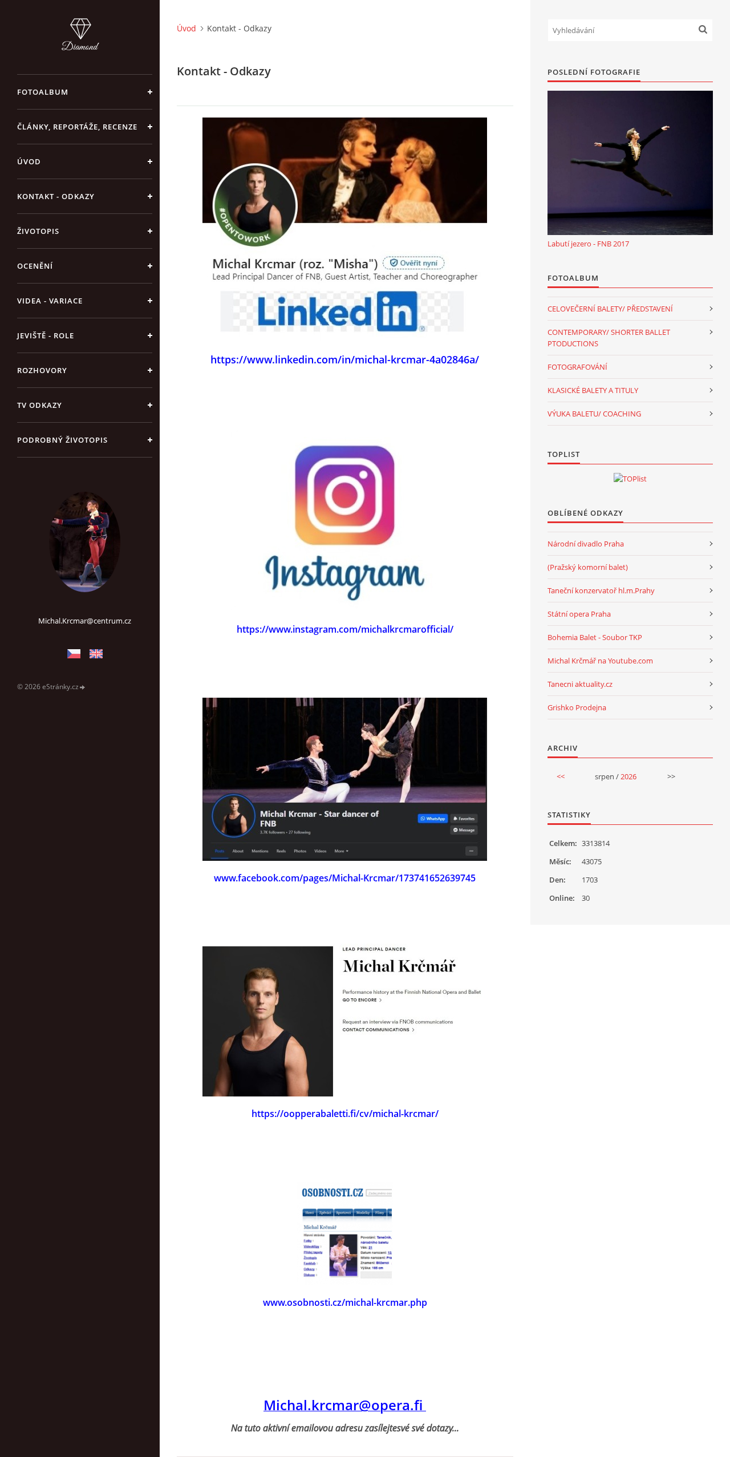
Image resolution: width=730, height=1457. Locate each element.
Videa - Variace (50, 301)
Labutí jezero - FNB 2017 (588, 243)
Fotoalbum (42, 92)
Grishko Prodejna (577, 707)
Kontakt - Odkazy (56, 196)
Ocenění (35, 266)
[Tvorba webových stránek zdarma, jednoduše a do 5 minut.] (83, 687)
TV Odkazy (39, 405)
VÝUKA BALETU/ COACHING (594, 413)
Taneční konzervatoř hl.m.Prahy (601, 590)
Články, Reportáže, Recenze (77, 127)
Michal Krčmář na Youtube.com (600, 660)
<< (561, 776)
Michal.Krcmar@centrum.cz (84, 621)
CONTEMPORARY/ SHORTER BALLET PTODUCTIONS (609, 338)
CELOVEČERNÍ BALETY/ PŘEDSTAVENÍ (610, 308)
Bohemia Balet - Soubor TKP (595, 637)
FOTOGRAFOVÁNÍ (577, 367)
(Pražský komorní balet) (588, 567)
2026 (628, 776)
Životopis (38, 231)
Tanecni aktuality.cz (580, 684)
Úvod (29, 161)
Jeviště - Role (45, 335)
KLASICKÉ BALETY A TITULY (593, 390)
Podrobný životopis (62, 440)
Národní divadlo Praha (586, 544)
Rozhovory (42, 370)
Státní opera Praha (579, 614)
